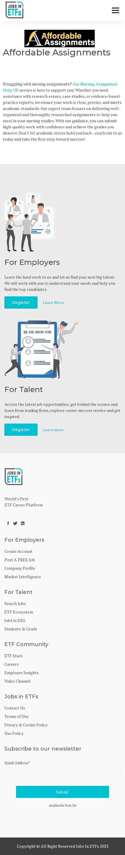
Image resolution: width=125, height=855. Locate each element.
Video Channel (17, 681)
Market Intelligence (22, 576)
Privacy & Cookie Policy (26, 725)
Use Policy (14, 733)
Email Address (17, 762)
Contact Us (14, 708)
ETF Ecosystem (18, 612)
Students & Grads (20, 629)
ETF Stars (13, 655)
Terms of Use (16, 716)
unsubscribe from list (62, 805)
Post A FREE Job (19, 559)
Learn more (53, 429)
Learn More (53, 302)
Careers (11, 664)
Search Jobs (15, 603)
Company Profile (19, 568)
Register (21, 302)
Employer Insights (21, 672)
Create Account (18, 551)
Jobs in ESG (14, 620)
